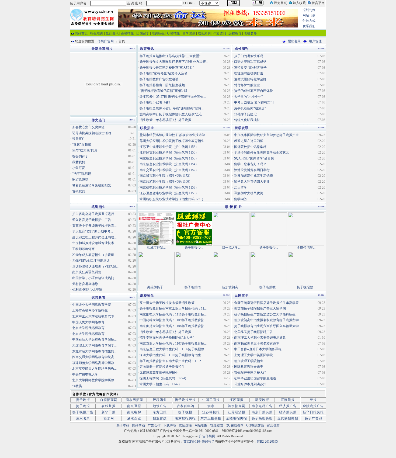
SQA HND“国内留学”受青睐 (254, 158)
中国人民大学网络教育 (88, 322)
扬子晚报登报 (185, 400)
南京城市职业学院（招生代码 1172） (166, 176)
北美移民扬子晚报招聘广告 (253, 332)
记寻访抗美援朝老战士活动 (91, 133)
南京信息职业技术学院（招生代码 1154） (169, 164)
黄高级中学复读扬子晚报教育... (94, 226)
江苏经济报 (236, 412)
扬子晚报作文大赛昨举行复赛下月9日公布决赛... (174, 62)
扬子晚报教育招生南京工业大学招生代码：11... (173, 308)
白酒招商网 (108, 400)
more (226, 48)
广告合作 (154, 425)
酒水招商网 (236, 406)
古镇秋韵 (78, 191)
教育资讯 (112, 33)
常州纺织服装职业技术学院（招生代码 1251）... (173, 199)
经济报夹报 (288, 412)
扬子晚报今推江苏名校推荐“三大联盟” (167, 68)
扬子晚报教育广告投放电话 (159, 79)
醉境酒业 (160, 400)
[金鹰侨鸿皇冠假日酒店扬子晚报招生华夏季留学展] (306, 228)
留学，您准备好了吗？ (250, 164)
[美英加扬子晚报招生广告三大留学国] (156, 268)
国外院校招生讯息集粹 (250, 147)
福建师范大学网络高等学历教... (94, 363)
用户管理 (315, 41)
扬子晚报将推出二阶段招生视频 (162, 85)
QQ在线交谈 (255, 425)
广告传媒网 (207, 436)
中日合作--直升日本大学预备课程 (258, 349)
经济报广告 (288, 406)
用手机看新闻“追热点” (250, 108)
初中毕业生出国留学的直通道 (255, 378)
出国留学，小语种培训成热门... (94, 278)
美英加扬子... (156, 287)
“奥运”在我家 (81, 145)
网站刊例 (309, 15)
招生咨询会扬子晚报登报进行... (94, 214)
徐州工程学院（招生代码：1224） (164, 378)
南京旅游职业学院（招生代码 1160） (166, 181)
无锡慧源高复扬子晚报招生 (159, 372)
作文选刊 (219, 33)
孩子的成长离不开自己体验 (253, 91)
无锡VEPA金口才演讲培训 (91, 260)
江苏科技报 (211, 412)
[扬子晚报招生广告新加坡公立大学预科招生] (194, 268)
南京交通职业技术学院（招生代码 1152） (169, 170)
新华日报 (109, 412)
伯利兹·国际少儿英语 (87, 290)
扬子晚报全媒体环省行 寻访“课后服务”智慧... (172, 108)
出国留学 (142, 33)
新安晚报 (262, 400)
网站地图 (200, 425)
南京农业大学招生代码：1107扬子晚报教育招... (173, 343)
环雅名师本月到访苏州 (250, 384)
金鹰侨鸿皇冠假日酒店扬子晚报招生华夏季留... (267, 303)
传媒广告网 (106, 41)
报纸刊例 (309, 10)
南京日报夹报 (262, 412)
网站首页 (81, 33)
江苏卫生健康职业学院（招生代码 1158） (169, 147)
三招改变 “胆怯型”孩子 (250, 68)
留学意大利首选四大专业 (252, 181)
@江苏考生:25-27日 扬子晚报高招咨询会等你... (173, 97)
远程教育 (234, 33)
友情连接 (185, 425)
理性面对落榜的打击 (248, 73)
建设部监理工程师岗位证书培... (94, 237)
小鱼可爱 (78, 168)
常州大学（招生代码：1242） (161, 384)
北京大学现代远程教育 (88, 328)
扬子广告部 (313, 418)
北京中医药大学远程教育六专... (94, 316)
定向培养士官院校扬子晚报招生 (162, 367)
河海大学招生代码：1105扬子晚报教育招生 (170, 355)
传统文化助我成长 (247, 120)
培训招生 (158, 33)
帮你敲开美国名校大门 (250, 372)
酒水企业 (134, 418)
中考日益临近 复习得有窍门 (254, 102)
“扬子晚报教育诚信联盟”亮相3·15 (163, 91)
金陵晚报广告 (313, 406)
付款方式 (309, 21)
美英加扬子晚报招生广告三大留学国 (260, 308)
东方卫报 (160, 412)
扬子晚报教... (268, 287)
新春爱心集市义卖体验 (88, 127)
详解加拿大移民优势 (248, 193)
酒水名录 (83, 418)
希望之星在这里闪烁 (248, 141)
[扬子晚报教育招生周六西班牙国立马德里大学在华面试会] (269, 268)
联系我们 (309, 26)
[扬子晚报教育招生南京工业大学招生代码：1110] (306, 268)
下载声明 (169, 425)
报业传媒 (160, 418)
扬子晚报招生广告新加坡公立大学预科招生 (265, 314)
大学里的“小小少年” (248, 97)
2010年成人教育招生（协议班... (94, 255)
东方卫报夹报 (210, 418)
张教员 (77, 386)
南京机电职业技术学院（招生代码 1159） (169, 187)
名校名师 (250, 33)
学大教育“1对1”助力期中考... (92, 231)
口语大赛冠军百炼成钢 (250, 62)
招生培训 (96, 33)
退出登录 (294, 41)
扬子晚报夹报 (262, 418)
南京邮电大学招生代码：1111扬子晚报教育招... (173, 314)
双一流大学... (231, 247)
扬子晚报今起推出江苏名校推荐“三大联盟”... (171, 56)
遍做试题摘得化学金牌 (250, 79)
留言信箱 (273, 425)
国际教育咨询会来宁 (248, 367)
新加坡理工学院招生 (248, 361)
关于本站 (122, 425)
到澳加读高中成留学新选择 (253, 176)
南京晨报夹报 (185, 418)
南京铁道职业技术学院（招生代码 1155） (169, 158)
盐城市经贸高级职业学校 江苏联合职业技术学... (173, 135)
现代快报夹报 (287, 418)
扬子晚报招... (194, 287)
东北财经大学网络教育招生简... (94, 351)
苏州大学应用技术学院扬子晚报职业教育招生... (173, 141)
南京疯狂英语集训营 (86, 272)
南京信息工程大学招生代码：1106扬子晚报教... (173, 349)
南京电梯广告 (262, 406)
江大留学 (240, 187)
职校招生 (173, 33)
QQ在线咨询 (235, 425)
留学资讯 (188, 33)
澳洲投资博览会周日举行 (252, 170)
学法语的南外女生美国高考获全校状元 (261, 152)
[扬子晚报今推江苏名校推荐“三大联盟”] (269, 228)
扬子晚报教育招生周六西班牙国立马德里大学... (267, 326)
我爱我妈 (78, 162)
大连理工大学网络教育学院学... (94, 345)
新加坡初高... (231, 287)
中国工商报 (211, 400)
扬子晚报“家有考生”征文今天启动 (163, 73)
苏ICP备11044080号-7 (198, 441)
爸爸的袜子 (80, 156)
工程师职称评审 (83, 249)
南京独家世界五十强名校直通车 (256, 343)
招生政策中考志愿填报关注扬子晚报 (165, 120)
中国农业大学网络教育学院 (91, 305)
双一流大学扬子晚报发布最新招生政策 (167, 303)
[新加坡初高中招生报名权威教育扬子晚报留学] (231, 268)
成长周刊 (204, 33)
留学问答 (240, 199)
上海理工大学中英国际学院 (253, 355)
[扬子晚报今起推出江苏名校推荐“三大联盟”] (194, 228)
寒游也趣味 (80, 179)
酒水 (210, 406)
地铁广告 (160, 406)
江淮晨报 (288, 400)
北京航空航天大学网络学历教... (94, 368)
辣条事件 (78, 139)
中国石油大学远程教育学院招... (94, 339)
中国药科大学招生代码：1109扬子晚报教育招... (173, 320)
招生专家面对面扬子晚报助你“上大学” (167, 337)
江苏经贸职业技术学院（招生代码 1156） (169, 152)
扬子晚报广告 (82, 412)
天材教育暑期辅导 (85, 284)
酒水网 (108, 418)
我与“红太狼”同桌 (85, 150)
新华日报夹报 (313, 412)
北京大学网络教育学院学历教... (94, 380)
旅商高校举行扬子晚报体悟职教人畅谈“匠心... (172, 114)
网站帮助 (138, 425)
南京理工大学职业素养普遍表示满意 (260, 337)
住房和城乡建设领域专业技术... (94, 243)
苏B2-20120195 (267, 441)
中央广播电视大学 (85, 374)
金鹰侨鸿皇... (306, 247)
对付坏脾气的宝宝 (247, 85)
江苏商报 (237, 400)
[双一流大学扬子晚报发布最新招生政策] (231, 228)
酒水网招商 (134, 400)
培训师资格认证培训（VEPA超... (95, 266)
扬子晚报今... (194, 247)
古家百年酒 (185, 406)
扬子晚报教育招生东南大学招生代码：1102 (170, 361)
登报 (313, 400)
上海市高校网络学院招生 (90, 310)
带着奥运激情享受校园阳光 (91, 185)
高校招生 (127, 33)
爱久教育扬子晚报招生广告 (91, 220)
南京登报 (134, 406)
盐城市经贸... (156, 247)
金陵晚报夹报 (236, 418)
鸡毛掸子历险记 (245, 114)
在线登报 (109, 406)
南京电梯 (134, 412)
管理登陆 (216, 425)
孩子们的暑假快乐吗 (248, 56)
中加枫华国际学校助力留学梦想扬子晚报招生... (267, 135)
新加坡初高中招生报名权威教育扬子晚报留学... (267, 320)
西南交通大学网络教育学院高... (94, 357)
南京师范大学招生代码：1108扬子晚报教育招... (173, 326)
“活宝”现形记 (81, 174)
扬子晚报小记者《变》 (156, 102)
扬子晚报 (83, 400)
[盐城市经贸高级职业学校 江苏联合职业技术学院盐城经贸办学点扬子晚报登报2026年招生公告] (156, 228)
